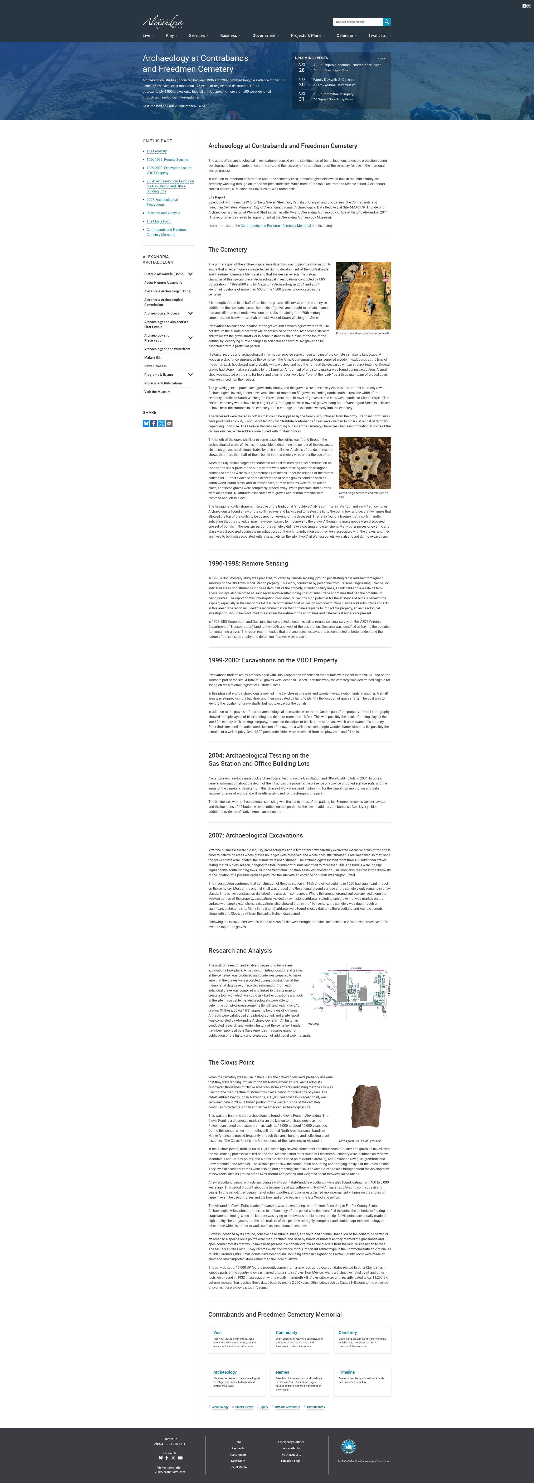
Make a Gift (153, 357)
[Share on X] (161, 423)
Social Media (238, 1467)
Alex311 (159, 1444)
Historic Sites (316, 1407)
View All (383, 58)
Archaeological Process (161, 313)
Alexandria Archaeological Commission (163, 302)
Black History (244, 1407)
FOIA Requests (291, 1454)
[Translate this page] (526, 6)
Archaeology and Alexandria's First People (166, 324)
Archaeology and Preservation (156, 338)
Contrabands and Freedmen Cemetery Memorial (167, 232)
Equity (264, 1407)
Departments (238, 1454)
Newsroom (238, 1461)
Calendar (345, 35)
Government (264, 35)
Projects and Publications (163, 383)
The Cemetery (157, 151)
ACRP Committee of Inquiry (333, 94)
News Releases (155, 366)
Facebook (166, 1458)
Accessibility (291, 1448)
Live (146, 35)
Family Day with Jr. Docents (333, 79)
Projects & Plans (306, 35)
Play (170, 35)
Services (197, 35)
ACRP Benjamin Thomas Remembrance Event (347, 65)
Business (228, 35)
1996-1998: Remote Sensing (167, 159)
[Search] (387, 22)
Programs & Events (158, 374)
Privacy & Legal (291, 1461)
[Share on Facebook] (153, 423)
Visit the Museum (157, 391)
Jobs (238, 1442)
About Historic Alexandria (163, 282)
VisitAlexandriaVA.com (170, 1472)
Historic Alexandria (287, 1407)
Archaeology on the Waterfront (167, 349)
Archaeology (220, 1407)
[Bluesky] (146, 423)
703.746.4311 (176, 1444)
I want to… (378, 35)
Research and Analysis (163, 213)
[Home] (163, 22)
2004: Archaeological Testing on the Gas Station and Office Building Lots (170, 186)
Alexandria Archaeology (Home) (167, 291)
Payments (238, 1448)
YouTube (180, 1458)
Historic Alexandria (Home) (164, 274)
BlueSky (160, 1458)
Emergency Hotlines (291, 1442)
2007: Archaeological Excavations (162, 202)
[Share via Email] (169, 423)
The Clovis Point (159, 221)
